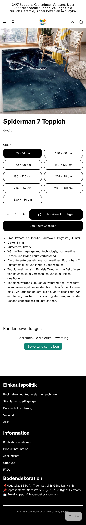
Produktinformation (15, 449)
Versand (8, 415)
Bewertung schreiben (43, 346)
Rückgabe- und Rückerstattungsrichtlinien (30, 394)
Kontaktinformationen (17, 442)
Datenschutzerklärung (17, 408)
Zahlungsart (11, 455)
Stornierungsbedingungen (20, 401)
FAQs (6, 469)
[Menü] (4, 21)
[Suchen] (13, 21)
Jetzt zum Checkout (43, 225)
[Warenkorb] (81, 21)
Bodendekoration (35, 511)
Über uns (9, 462)
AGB (6, 422)
